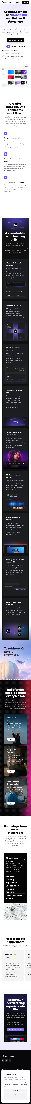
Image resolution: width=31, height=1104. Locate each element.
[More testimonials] (27, 965)
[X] (10, 1060)
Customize (15, 1094)
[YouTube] (6, 1060)
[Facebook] (3, 1060)
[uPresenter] (7, 2)
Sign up (26, 2)
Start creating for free (15, 40)
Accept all (15, 1098)
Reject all (15, 1090)
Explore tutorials (18, 46)
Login (18, 2)
